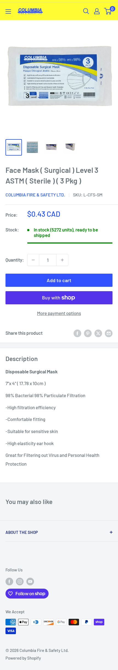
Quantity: (14, 259)
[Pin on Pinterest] (88, 333)
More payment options (59, 313)
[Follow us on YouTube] (30, 581)
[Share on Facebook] (77, 333)
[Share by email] (109, 333)
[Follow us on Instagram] (20, 581)
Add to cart (59, 280)
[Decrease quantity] (33, 260)
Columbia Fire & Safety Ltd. (35, 194)
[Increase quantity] (62, 260)
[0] (108, 11)
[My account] (97, 11)
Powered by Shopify (23, 657)
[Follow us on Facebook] (9, 581)
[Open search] (86, 11)
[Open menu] (8, 11)
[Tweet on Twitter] (98, 333)
